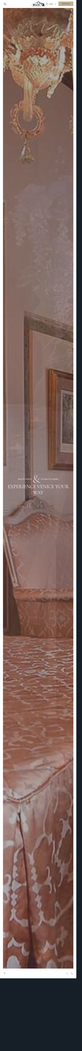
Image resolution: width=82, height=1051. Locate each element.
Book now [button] (66, 4)
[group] (38, 486)
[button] (51, 4)
